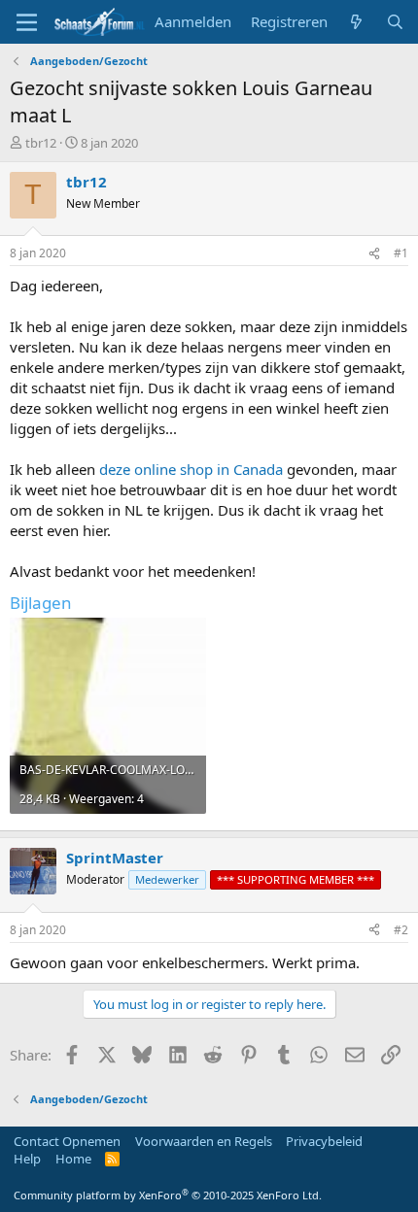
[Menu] (27, 22)
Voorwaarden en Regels (203, 1141)
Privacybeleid (324, 1141)
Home (73, 1158)
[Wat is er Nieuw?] (356, 22)
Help (27, 1158)
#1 (401, 253)
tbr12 (40, 143)
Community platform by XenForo (168, 1195)
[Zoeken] (395, 22)
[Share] (374, 254)
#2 (401, 930)
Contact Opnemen (67, 1141)
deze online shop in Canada (191, 469)
